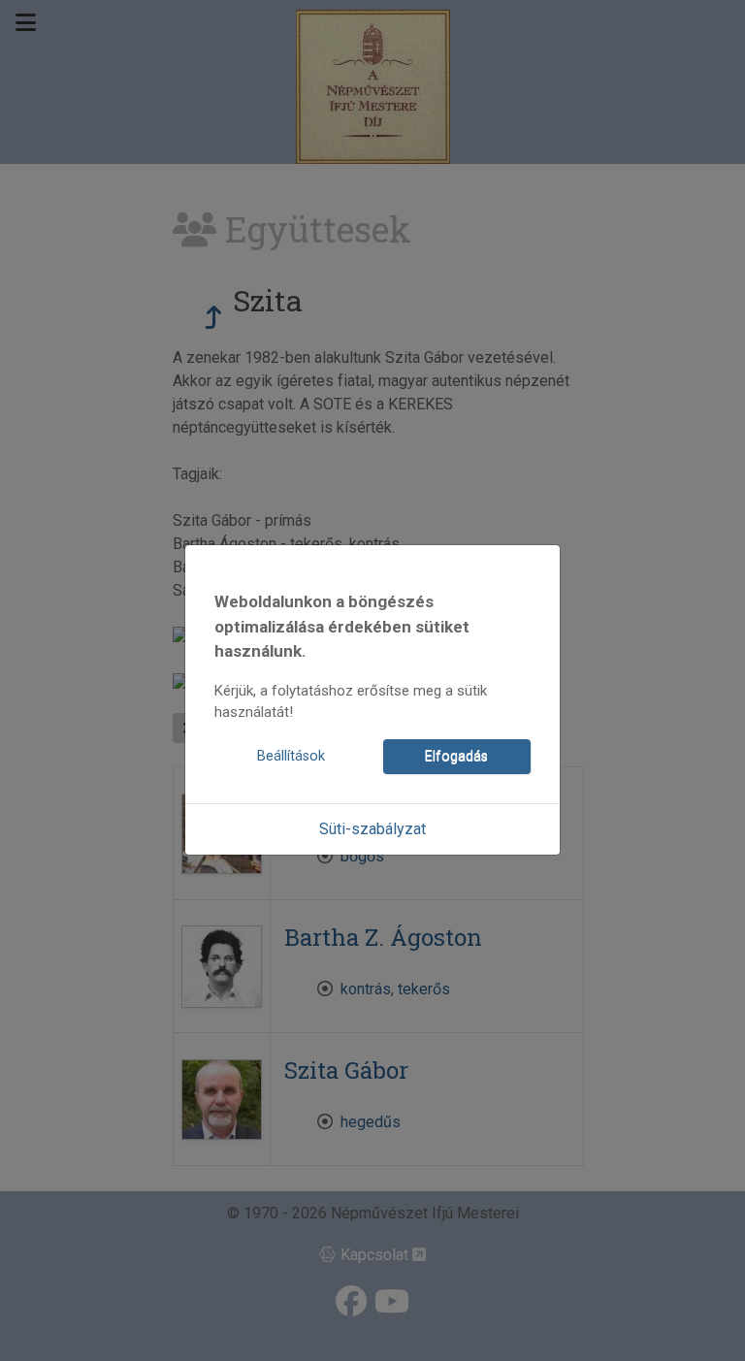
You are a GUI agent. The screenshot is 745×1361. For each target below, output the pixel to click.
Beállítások (291, 756)
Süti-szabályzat (372, 829)
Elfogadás (456, 756)
